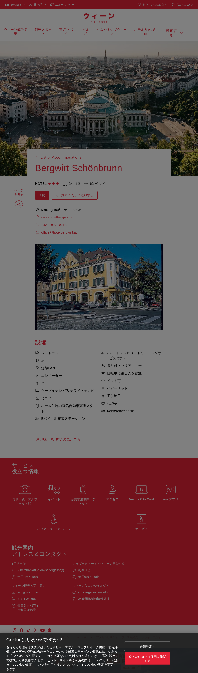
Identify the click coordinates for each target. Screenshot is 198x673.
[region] (99, 653)
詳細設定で (147, 646)
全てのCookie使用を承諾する (147, 658)
